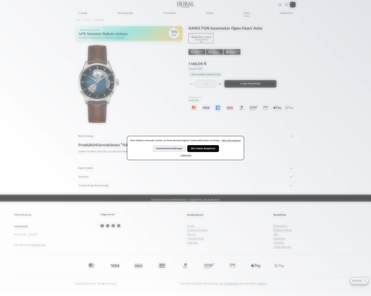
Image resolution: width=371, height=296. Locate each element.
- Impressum (185, 155)
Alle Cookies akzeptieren (203, 148)
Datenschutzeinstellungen (169, 148)
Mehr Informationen (231, 140)
